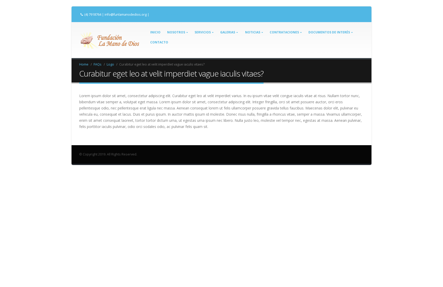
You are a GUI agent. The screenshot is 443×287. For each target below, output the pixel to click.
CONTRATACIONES (284, 32)
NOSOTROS (176, 32)
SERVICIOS (203, 32)
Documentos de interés (329, 32)
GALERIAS (227, 32)
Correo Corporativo (164, 14)
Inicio (155, 32)
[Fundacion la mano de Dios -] (109, 40)
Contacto (159, 42)
